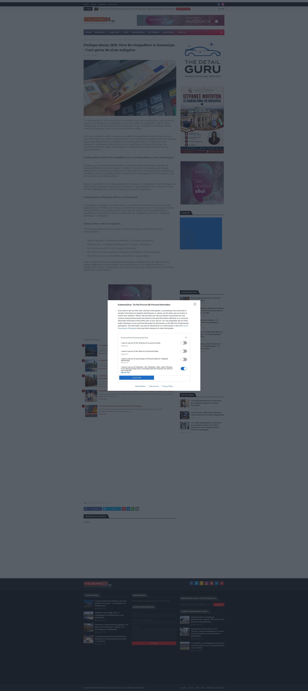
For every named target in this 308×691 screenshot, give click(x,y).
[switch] (184, 342)
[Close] (195, 305)
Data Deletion (140, 386)
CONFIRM (136, 378)
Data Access (154, 386)
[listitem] (154, 337)
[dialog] (154, 345)
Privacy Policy (167, 386)
